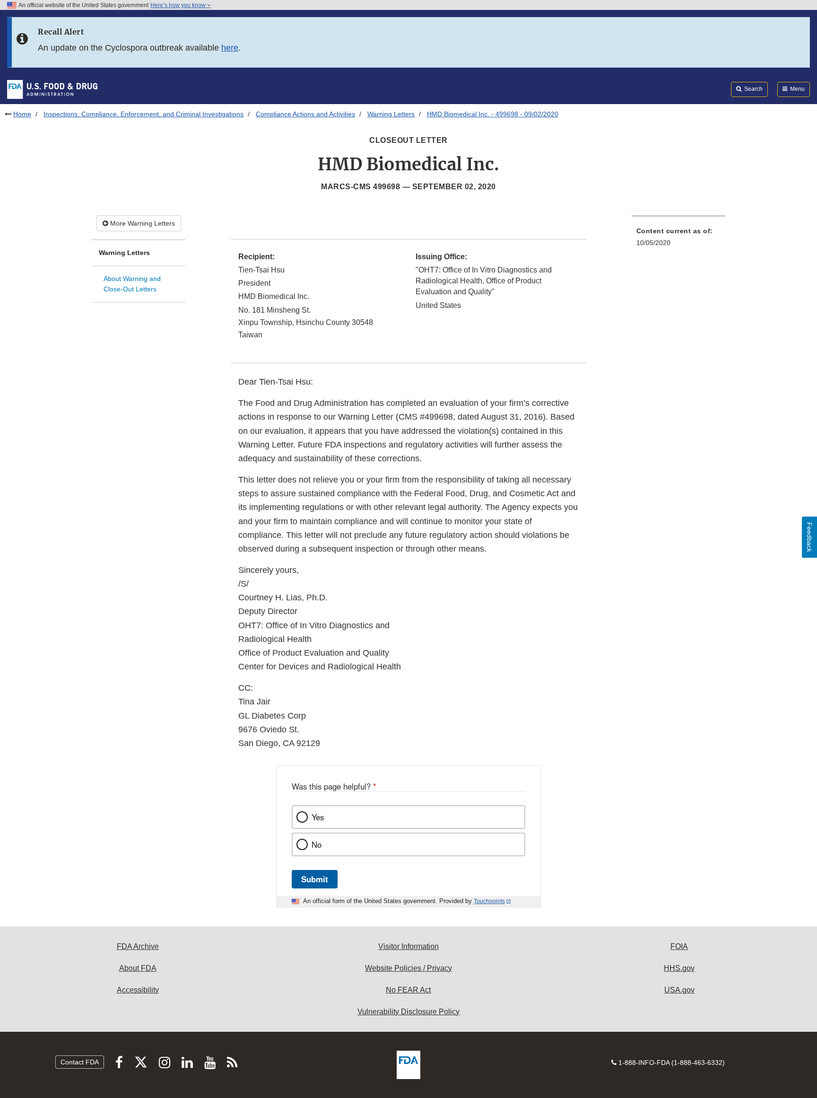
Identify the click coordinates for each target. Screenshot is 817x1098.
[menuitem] (678, 239)
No (317, 844)
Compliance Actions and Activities (305, 114)
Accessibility (138, 990)
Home (22, 114)
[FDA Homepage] (52, 89)
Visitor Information (408, 946)
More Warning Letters (141, 223)
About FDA (137, 968)
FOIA (679, 946)
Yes (318, 817)
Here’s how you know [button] (178, 5)
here (229, 48)
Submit (314, 879)
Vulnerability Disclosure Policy (408, 1012)
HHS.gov (679, 968)
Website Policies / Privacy (408, 968)
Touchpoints (489, 901)
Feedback (809, 537)
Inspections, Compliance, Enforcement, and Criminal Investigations (143, 114)
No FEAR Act (408, 990)
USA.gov (679, 990)
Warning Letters (391, 114)
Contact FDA (80, 1062)
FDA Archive (138, 946)
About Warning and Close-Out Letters (132, 284)
